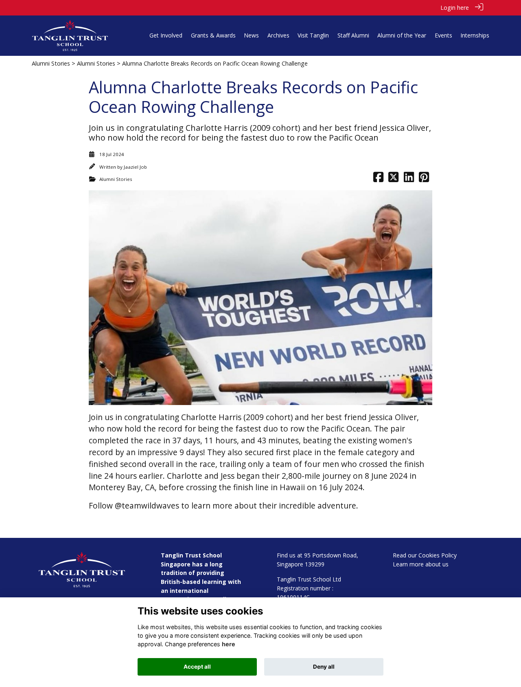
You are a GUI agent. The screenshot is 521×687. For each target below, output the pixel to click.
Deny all (324, 666)
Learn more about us (421, 564)
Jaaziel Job (135, 167)
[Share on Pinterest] (424, 179)
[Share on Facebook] (378, 179)
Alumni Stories (51, 63)
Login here (454, 7)
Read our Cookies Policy (425, 555)
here (228, 644)
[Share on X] (393, 179)
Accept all (197, 666)
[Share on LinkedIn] (409, 179)
